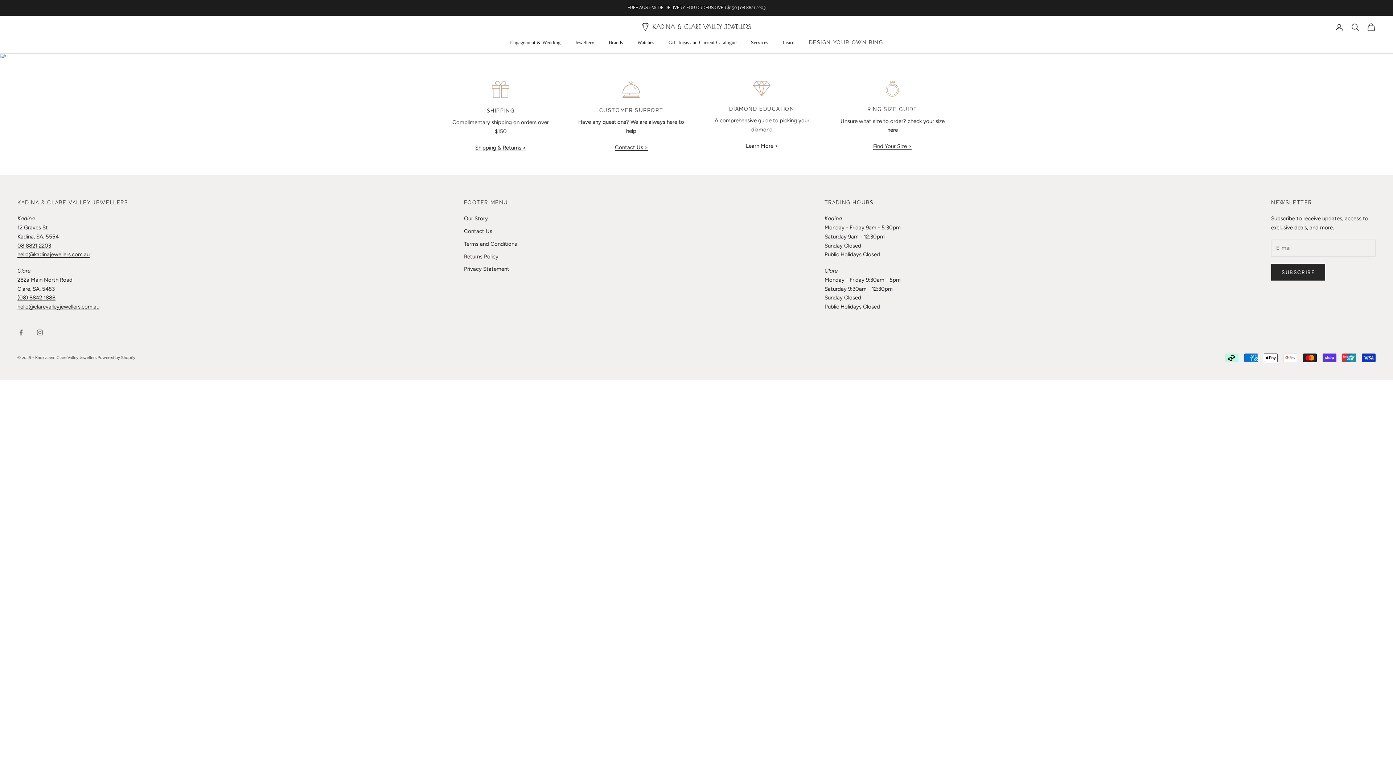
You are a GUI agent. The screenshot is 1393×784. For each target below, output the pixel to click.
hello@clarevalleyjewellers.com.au (58, 306)
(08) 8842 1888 (36, 297)
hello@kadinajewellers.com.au (53, 254)
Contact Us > (631, 147)
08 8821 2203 (34, 245)
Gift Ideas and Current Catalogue (702, 42)
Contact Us (478, 231)
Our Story (476, 218)
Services (759, 42)
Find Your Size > (892, 146)
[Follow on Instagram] (40, 332)
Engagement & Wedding (535, 42)
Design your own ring (846, 42)
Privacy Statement (486, 269)
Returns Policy (481, 256)
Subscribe (1298, 272)
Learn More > (762, 146)
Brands (616, 42)
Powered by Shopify (116, 357)
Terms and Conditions (490, 244)
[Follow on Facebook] (21, 332)
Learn (788, 42)
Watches (645, 42)
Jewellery (584, 42)
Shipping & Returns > (500, 147)
